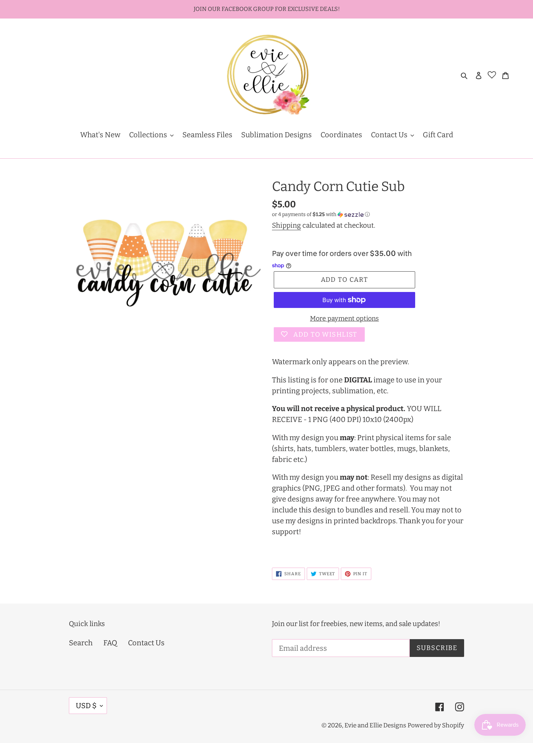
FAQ (110, 642)
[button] (321, 214)
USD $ (86, 705)
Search (80, 642)
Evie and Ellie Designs (375, 725)
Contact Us (146, 642)
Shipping (286, 225)
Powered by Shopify (436, 725)
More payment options (344, 318)
